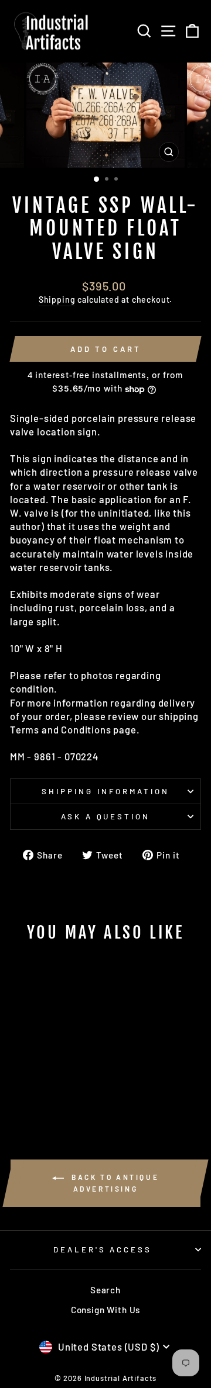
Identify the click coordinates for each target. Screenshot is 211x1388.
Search (105, 1290)
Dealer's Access (102, 1249)
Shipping (57, 299)
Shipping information (105, 791)
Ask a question (106, 816)
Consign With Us (105, 1309)
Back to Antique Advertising (114, 1183)
